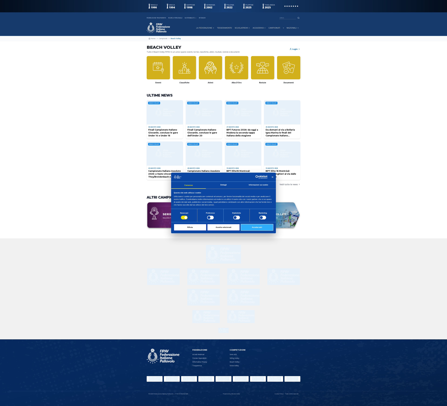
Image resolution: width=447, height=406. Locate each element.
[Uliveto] (203, 276)
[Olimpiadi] (155, 379)
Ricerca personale (175, 18)
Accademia (258, 28)
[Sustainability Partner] (223, 330)
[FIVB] (241, 379)
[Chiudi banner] (272, 177)
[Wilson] (163, 276)
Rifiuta (190, 227)
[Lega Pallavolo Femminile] (275, 379)
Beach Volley (234, 362)
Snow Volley (234, 365)
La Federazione (204, 28)
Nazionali (292, 28)
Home (153, 38)
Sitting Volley (234, 358)
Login (295, 49)
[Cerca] (298, 18)
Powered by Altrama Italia (231, 394)
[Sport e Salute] (189, 379)
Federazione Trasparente (156, 18)
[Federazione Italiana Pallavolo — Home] (158, 28)
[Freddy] (223, 254)
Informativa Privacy (199, 362)
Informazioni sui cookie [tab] (258, 185)
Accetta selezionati (223, 227)
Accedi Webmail (198, 354)
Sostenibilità (190, 18)
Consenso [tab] (188, 185)
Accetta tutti (257, 227)
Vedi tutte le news (289, 184)
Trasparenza (197, 365)
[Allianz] (243, 276)
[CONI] (206, 379)
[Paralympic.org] (172, 379)
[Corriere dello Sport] (206, 316)
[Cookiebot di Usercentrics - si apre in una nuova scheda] (257, 177)
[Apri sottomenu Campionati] (283, 28)
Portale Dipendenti (199, 358)
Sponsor (202, 18)
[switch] (210, 217)
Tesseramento (224, 28)
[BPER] (203, 297)
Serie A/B (233, 354)
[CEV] (258, 379)
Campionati (274, 28)
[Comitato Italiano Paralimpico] (223, 379)
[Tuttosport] (241, 316)
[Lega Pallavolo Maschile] (292, 379)
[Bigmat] (243, 297)
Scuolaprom (241, 28)
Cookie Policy (279, 394)
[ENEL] (283, 276)
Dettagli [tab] (223, 185)
